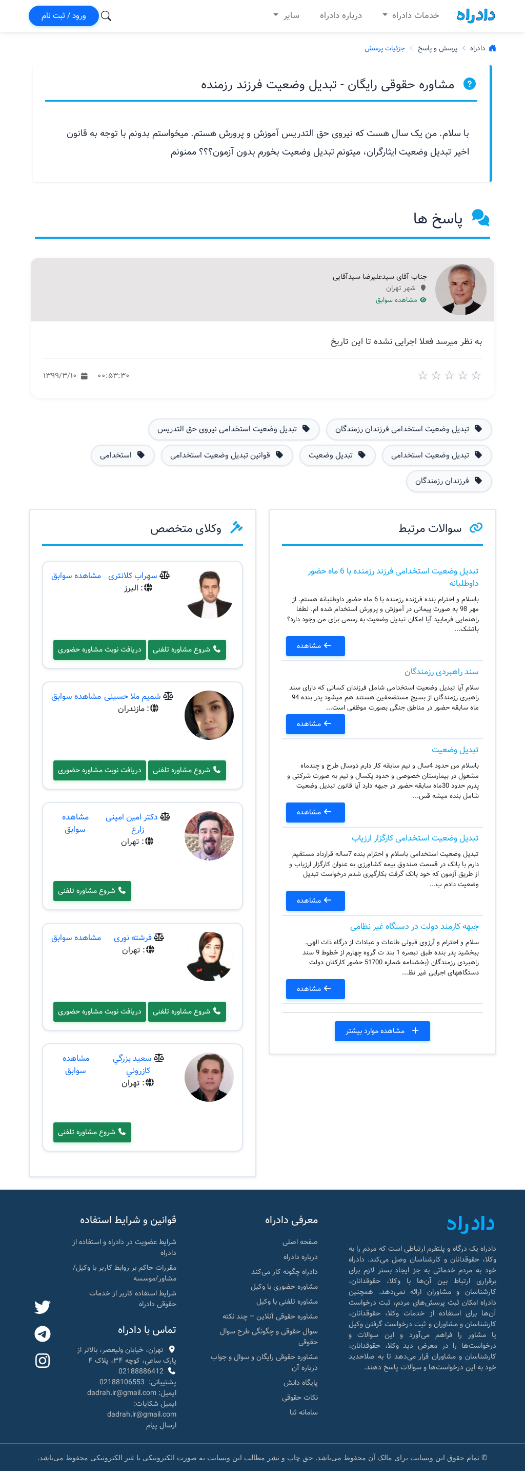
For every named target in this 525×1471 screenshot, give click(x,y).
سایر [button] (290, 16)
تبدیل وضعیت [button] (332, 455)
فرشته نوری (133, 937)
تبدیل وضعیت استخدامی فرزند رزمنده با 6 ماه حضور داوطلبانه (393, 577)
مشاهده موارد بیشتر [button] (376, 1031)
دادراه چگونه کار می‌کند (284, 1271)
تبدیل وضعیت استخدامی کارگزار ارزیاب (415, 838)
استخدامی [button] (117, 455)
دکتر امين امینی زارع (132, 823)
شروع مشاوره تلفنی (182, 649)
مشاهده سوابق (397, 300)
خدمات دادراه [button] (414, 16)
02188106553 (122, 1382)
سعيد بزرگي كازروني (132, 1064)
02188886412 (141, 1371)
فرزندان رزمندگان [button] (443, 481)
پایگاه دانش (301, 1382)
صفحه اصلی (300, 1242)
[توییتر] (42, 1308)
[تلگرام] (42, 1335)
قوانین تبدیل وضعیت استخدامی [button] (221, 455)
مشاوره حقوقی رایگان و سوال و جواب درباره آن (264, 1362)
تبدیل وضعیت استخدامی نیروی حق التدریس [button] (228, 429)
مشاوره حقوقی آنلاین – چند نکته (270, 1316)
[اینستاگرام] (42, 1361)
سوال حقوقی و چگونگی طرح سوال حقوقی (269, 1337)
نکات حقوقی (300, 1397)
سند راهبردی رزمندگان (442, 671)
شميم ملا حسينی (132, 696)
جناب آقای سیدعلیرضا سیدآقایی (380, 277)
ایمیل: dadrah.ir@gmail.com (131, 1393)
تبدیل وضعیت (455, 749)
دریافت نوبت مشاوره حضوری (100, 649)
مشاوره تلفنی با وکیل (287, 1301)
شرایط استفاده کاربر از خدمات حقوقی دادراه (132, 1299)
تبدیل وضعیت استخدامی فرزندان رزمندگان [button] (403, 429)
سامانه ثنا (304, 1412)
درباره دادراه (341, 16)
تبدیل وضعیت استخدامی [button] (431, 455)
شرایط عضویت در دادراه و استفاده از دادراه (124, 1247)
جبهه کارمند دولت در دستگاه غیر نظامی (414, 926)
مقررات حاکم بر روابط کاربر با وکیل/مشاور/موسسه (124, 1273)
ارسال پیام (161, 1425)
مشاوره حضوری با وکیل (284, 1286)
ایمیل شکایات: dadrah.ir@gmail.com (141, 1409)
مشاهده (310, 646)
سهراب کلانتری (132, 575)
